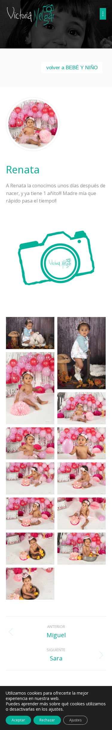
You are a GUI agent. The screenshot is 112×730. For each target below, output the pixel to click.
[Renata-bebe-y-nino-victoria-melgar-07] (30, 478)
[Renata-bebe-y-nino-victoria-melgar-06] (81, 443)
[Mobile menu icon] (103, 14)
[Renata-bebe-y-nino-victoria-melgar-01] (30, 333)
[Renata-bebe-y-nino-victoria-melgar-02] (81, 353)
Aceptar (18, 720)
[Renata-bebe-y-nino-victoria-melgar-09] (30, 513)
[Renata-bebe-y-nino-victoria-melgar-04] (81, 408)
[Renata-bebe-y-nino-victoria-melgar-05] (30, 443)
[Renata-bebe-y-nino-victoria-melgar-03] (30, 388)
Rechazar (47, 720)
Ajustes (75, 720)
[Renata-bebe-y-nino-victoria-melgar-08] (81, 478)
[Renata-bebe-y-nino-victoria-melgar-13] (30, 584)
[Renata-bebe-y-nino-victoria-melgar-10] (81, 513)
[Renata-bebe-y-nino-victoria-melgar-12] (81, 549)
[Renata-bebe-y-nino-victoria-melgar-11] (30, 549)
